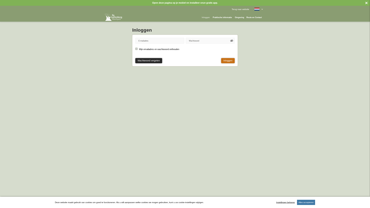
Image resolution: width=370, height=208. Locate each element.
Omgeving (239, 17)
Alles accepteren (306, 202)
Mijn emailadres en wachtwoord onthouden (159, 49)
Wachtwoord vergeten (149, 60)
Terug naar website (240, 9)
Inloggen (206, 17)
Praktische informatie (222, 17)
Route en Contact (254, 17)
